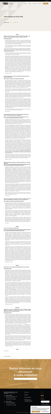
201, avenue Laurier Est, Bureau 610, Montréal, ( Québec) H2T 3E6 (11, 397)
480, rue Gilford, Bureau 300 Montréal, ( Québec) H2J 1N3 (10, 403)
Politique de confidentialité (28, 400)
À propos (39, 3)
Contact (45, 3)
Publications (35, 3)
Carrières (47, 0)
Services (25, 3)
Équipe (30, 3)
